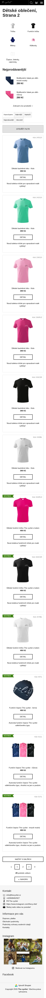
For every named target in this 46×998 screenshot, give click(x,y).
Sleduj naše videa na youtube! (18, 907)
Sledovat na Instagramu (25, 968)
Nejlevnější (18, 114)
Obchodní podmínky (11, 921)
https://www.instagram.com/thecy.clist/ (21, 904)
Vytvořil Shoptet (24, 985)
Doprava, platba (9, 918)
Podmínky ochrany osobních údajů (17, 924)
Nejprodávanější (9, 120)
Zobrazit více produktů (22, 106)
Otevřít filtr (23, 129)
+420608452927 (13, 898)
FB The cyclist (12, 901)
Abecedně (19, 120)
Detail (23, 177)
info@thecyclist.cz (13, 895)
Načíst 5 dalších (23, 859)
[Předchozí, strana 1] (17, 866)
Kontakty (6, 927)
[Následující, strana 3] (28, 866)
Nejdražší (28, 114)
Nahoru (24, 879)
